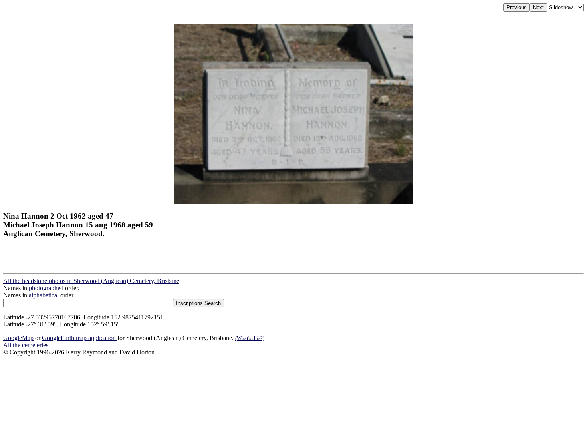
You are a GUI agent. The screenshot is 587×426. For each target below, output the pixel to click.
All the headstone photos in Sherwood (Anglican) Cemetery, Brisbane (91, 280)
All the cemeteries (25, 345)
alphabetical (44, 295)
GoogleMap (18, 337)
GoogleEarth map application (79, 337)
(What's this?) (249, 338)
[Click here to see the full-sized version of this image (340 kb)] (293, 202)
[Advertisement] (242, 384)
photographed (46, 288)
